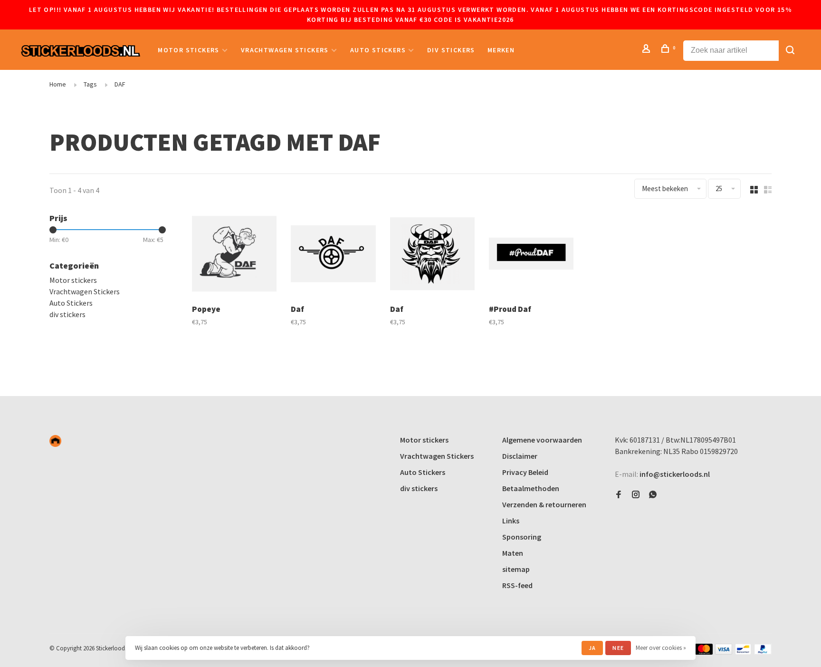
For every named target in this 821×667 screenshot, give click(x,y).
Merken (501, 50)
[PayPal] (763, 652)
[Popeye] (234, 255)
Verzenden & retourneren (544, 504)
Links (510, 520)
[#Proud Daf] (531, 255)
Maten (512, 553)
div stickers (451, 50)
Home (57, 84)
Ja (592, 647)
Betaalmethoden (530, 488)
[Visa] (724, 652)
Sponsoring (521, 536)
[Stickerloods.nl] (55, 441)
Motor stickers (189, 50)
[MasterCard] (704, 652)
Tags (90, 84)
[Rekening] (647, 50)
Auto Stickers (378, 50)
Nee (618, 647)
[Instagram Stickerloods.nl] (636, 495)
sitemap (516, 569)
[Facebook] (618, 495)
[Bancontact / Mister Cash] (743, 652)
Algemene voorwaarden (542, 440)
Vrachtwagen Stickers (285, 50)
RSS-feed (517, 585)
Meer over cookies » (661, 648)
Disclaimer (519, 456)
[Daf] (333, 255)
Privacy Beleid (525, 472)
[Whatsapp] (653, 495)
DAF (120, 84)
